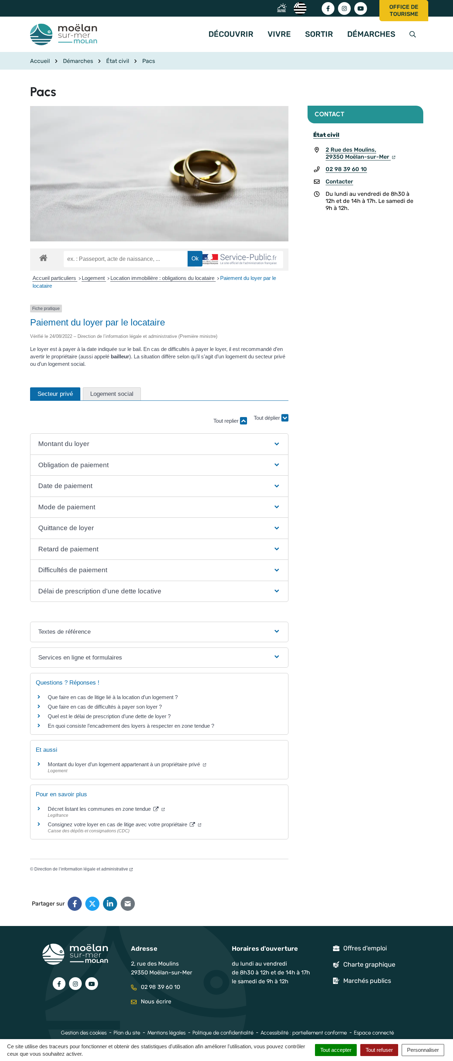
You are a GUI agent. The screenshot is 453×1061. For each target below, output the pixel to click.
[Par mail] (128, 904)
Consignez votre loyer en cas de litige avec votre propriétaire (118, 824)
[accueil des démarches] (43, 256)
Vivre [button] (279, 34)
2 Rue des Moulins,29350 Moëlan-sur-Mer (358, 153)
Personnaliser (423, 1050)
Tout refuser (379, 1050)
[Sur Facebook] (75, 904)
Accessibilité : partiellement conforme (303, 1033)
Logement (94, 278)
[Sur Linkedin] (110, 904)
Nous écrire (155, 1001)
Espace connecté (374, 1033)
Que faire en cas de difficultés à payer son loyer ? (105, 707)
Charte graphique (369, 964)
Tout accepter (335, 1050)
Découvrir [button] (230, 34)
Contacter (339, 181)
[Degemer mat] (299, 8)
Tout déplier (267, 418)
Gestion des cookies (84, 1033)
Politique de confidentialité (223, 1033)
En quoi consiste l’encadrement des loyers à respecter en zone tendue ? (131, 726)
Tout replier (226, 421)
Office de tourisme (403, 10)
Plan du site (127, 1033)
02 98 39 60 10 (346, 169)
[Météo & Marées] (283, 8)
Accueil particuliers (55, 278)
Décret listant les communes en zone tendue (100, 809)
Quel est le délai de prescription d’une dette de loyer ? (109, 716)
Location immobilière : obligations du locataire (163, 278)
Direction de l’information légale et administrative (81, 869)
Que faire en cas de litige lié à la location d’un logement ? (113, 697)
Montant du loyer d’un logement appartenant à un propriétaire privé (124, 764)
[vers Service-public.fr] (239, 259)
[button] (159, 444)
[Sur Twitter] (92, 904)
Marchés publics (367, 981)
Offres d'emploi (365, 948)
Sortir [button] (319, 34)
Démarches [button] (371, 34)
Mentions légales (166, 1033)
